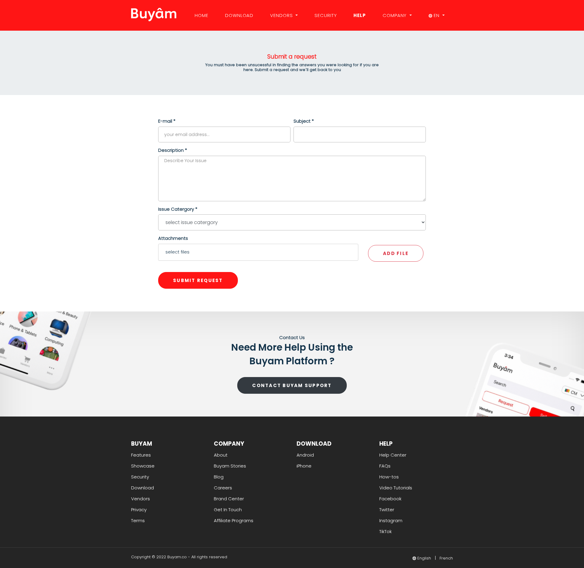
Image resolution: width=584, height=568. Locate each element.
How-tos (389, 477)
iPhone (304, 466)
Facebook (390, 498)
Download (239, 15)
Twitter (386, 509)
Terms (138, 520)
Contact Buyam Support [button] (292, 385)
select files (177, 252)
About (221, 455)
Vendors (282, 15)
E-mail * (167, 121)
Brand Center (229, 498)
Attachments (173, 238)
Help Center (392, 455)
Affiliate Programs (233, 520)
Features (141, 455)
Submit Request (198, 280)
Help (359, 15)
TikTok (385, 531)
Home (201, 15)
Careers (223, 488)
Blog (219, 477)
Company (395, 15)
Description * (172, 150)
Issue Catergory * (177, 209)
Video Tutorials (395, 488)
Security (326, 15)
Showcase (143, 466)
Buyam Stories (230, 466)
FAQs (385, 466)
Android (305, 455)
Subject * (304, 121)
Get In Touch (228, 509)
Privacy (139, 509)
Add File (395, 253)
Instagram (390, 520)
